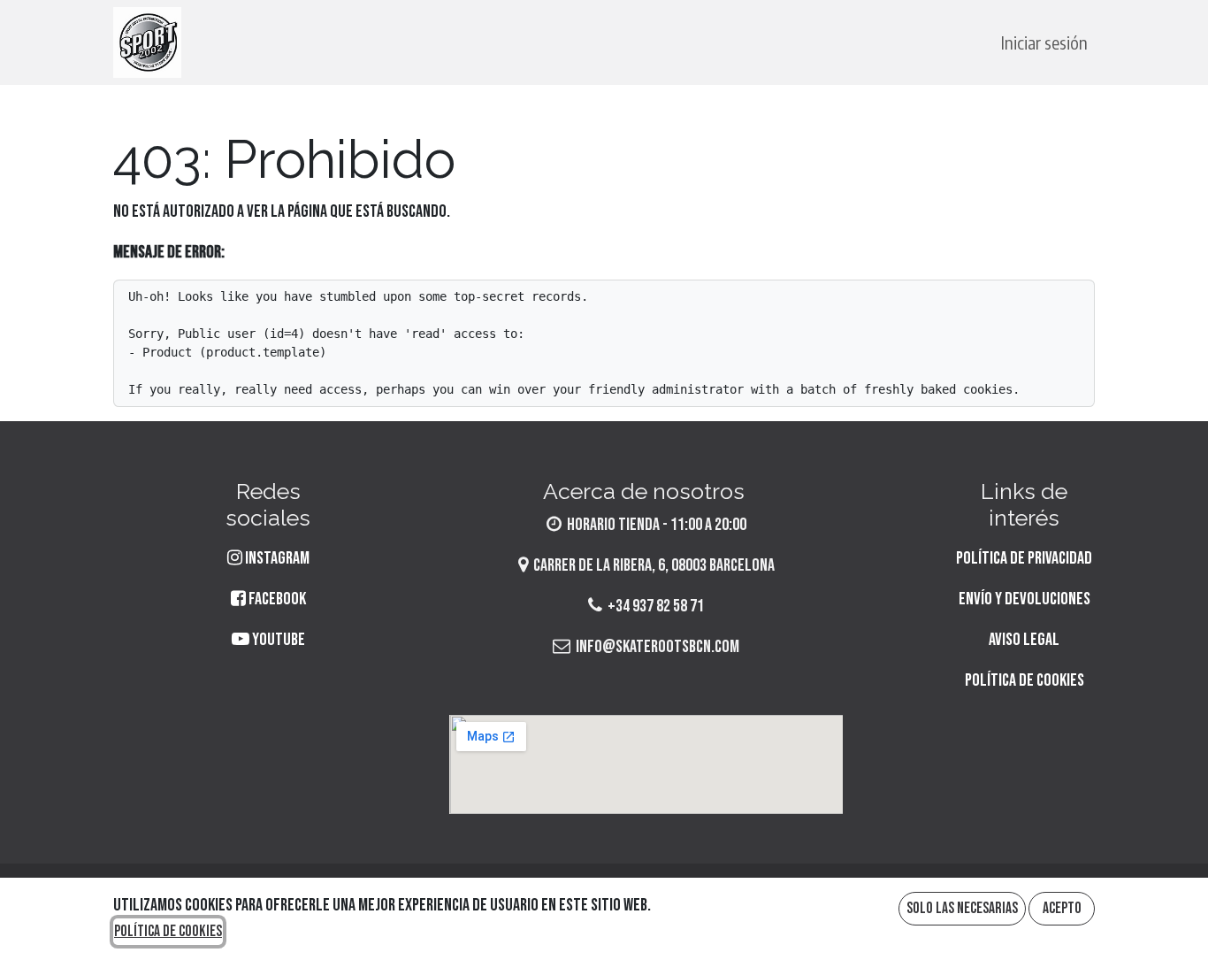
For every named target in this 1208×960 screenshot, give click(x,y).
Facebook (276, 599)
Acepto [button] (1062, 908)
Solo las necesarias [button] (962, 908)
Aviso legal (1024, 639)
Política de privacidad (1024, 558)
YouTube (277, 639)
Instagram (277, 558)
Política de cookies (1024, 680)
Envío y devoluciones (1024, 599)
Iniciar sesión (1044, 42)
